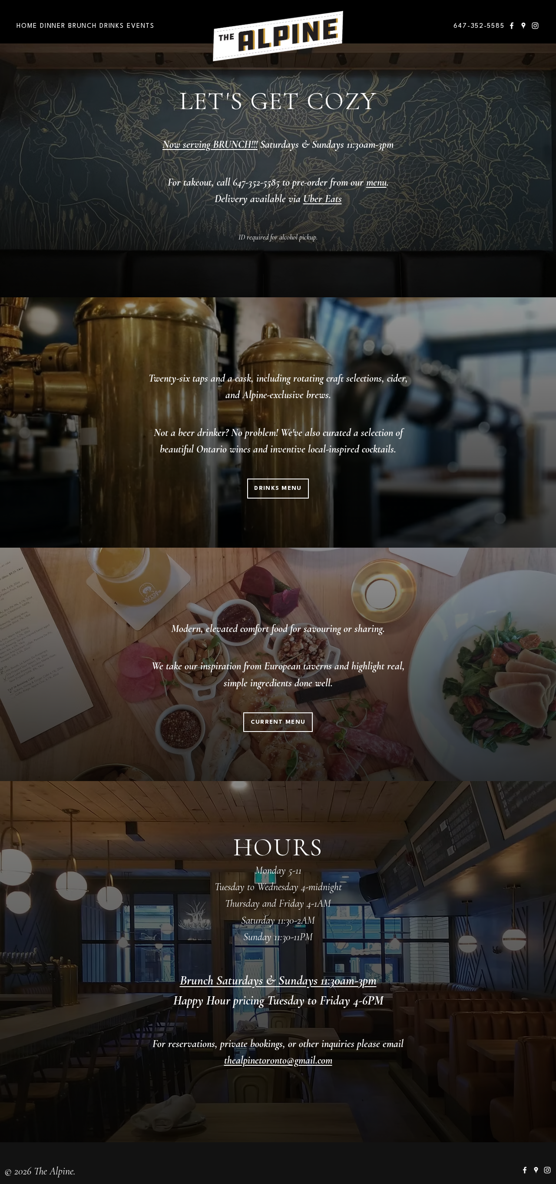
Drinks (111, 26)
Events (140, 26)
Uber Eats (322, 199)
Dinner (52, 26)
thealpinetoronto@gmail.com (278, 1060)
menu (376, 182)
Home (27, 26)
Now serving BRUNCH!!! (210, 144)
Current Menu (278, 722)
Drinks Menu (277, 488)
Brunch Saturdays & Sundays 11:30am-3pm (278, 980)
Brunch (82, 26)
